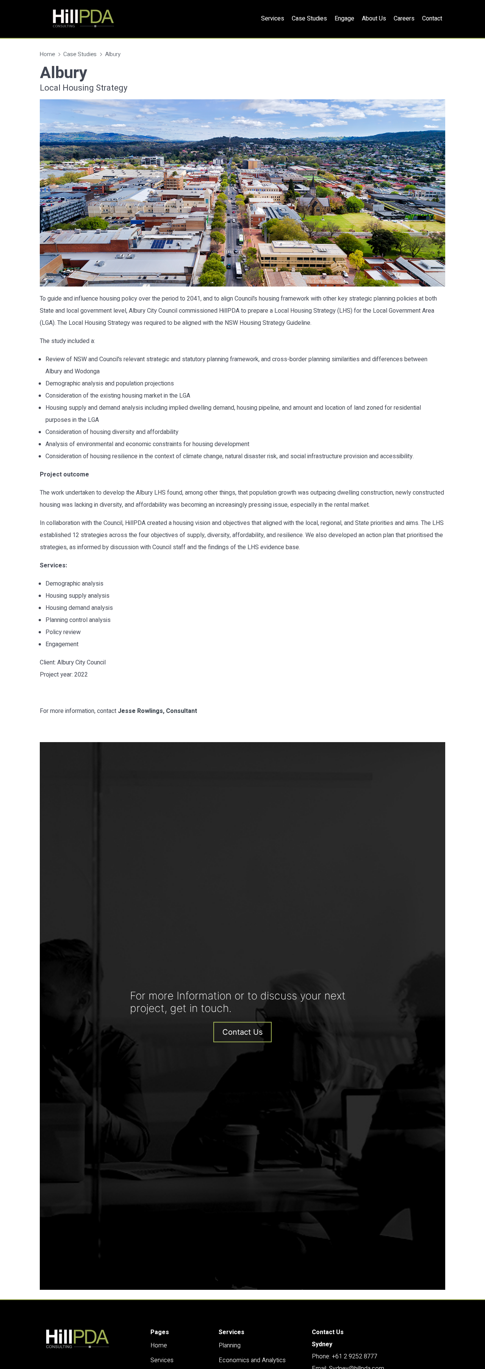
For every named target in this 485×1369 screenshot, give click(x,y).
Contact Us (242, 1032)
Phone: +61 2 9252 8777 (344, 1356)
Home (47, 54)
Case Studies (80, 54)
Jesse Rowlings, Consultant (157, 711)
